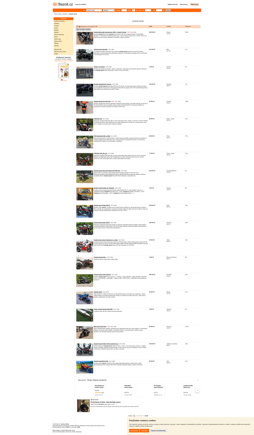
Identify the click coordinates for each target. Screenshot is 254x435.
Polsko (74, 432)
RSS (95, 425)
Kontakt (72, 425)
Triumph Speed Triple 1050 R (102, 205)
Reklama (76, 425)
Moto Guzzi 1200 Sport (100, 326)
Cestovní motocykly (59, 21)
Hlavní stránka (58, 14)
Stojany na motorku (99, 67)
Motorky (65, 14)
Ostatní (56, 54)
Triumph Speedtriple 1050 (101, 361)
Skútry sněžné (58, 41)
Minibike (56, 30)
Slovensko (68, 432)
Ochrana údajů (90, 425)
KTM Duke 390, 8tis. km (100, 153)
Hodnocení (66, 425)
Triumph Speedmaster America (102, 84)
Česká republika (60, 432)
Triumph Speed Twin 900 (100, 49)
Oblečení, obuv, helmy (60, 51)
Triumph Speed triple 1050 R (102, 222)
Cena (150, 26)
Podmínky (82, 425)
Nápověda (55, 425)
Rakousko (79, 432)
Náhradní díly (57, 49)
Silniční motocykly (59, 34)
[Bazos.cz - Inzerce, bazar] (63, 5)
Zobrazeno (188, 26)
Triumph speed (98, 292)
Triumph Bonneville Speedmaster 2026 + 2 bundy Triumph (110, 32)
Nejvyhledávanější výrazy (68, 430)
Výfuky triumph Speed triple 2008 (103, 309)
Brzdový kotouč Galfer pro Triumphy (104, 188)
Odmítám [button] (144, 430)
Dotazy (61, 425)
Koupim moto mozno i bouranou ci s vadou (106, 240)
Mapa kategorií (57, 430)
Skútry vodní (57, 39)
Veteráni (56, 45)
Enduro (56, 28)
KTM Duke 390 (98, 119)
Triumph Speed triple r (100, 257)
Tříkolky (56, 43)
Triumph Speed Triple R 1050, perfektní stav (106, 344)
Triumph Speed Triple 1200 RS (102, 274)
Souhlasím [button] (134, 430)
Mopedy (56, 32)
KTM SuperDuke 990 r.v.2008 (102, 136)
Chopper (56, 25)
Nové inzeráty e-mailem (83, 29)
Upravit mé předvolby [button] (158, 430)
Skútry (56, 36)
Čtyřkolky (56, 23)
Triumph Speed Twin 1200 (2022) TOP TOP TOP (107, 170)
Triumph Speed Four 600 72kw (102, 101)
